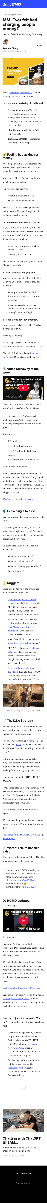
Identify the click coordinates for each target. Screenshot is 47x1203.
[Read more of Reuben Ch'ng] (6, 42)
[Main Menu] (43, 4)
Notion (30, 740)
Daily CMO (20, 1173)
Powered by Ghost (23, 1183)
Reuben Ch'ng (10, 48)
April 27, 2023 (29, 887)
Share (39, 45)
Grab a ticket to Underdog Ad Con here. (22, 987)
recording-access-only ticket (16, 998)
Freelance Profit (15, 1067)
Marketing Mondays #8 (21, 92)
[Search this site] (38, 4)
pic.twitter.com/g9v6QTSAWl (20, 880)
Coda (18, 744)
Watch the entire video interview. (18, 499)
